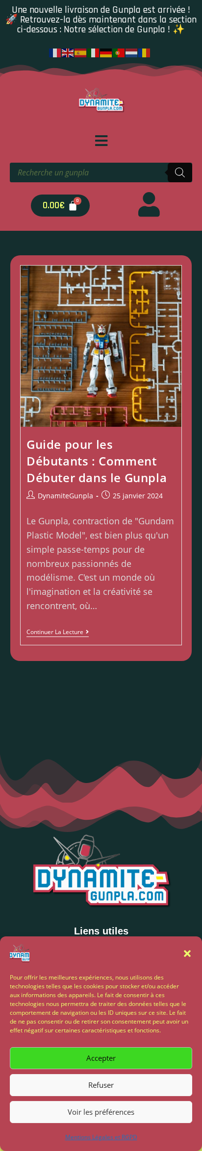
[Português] (119, 52)
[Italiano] (93, 52)
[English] (68, 52)
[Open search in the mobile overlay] (101, 172)
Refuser (101, 1085)
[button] (187, 953)
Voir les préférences (101, 1112)
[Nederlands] (132, 52)
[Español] (81, 52)
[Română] (144, 52)
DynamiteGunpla (65, 495)
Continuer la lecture (57, 632)
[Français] (55, 52)
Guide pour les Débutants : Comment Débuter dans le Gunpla (96, 460)
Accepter (101, 1058)
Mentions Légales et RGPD (101, 1137)
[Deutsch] (106, 52)
